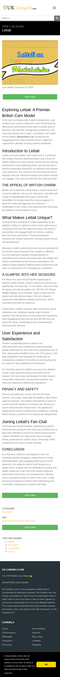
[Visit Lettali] (30, 63)
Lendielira (36, 641)
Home (5, 26)
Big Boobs (18, 26)
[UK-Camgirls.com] (19, 7)
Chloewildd (13, 548)
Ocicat (5, 628)
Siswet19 (36, 632)
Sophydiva (36, 645)
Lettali (11, 541)
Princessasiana (8, 632)
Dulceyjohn (13, 545)
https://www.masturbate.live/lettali (18, 521)
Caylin (11, 551)
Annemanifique (38, 628)
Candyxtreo (7, 641)
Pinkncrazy (7, 645)
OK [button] (46, 664)
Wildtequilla (7, 637)
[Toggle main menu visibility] (54, 8)
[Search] (57, 18)
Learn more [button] (8, 673)
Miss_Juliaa (37, 637)
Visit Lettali (30, 527)
